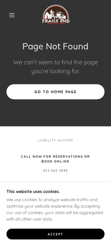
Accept (55, 234)
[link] (56, 15)
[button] (11, 15)
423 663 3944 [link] (55, 170)
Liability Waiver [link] (55, 140)
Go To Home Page (55, 91)
